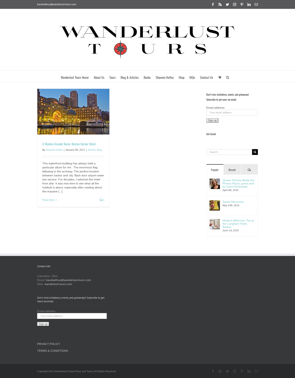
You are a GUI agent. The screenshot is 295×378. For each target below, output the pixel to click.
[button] (227, 76)
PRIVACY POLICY (48, 344)
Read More (48, 200)
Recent (232, 170)
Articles (92, 150)
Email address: (215, 107)
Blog (99, 150)
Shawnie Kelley (54, 150)
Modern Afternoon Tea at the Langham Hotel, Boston (238, 223)
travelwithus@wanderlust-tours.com (56, 4)
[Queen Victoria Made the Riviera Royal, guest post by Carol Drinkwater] (215, 180)
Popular (215, 170)
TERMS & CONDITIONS (52, 350)
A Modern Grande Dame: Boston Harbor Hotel (69, 143)
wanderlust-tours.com (58, 284)
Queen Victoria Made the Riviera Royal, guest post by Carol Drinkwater (238, 183)
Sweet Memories (233, 201)
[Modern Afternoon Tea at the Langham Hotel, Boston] (215, 220)
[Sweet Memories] (215, 202)
